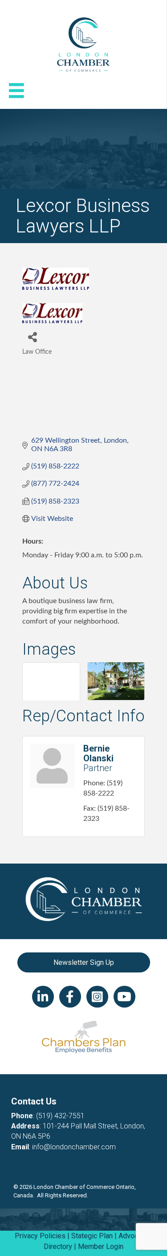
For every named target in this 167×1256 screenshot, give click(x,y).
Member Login (100, 1246)
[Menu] (16, 91)
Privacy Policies (40, 1236)
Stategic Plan (92, 1236)
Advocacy (133, 1236)
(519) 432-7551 (60, 1116)
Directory (58, 1246)
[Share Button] (32, 337)
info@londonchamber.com (74, 1147)
